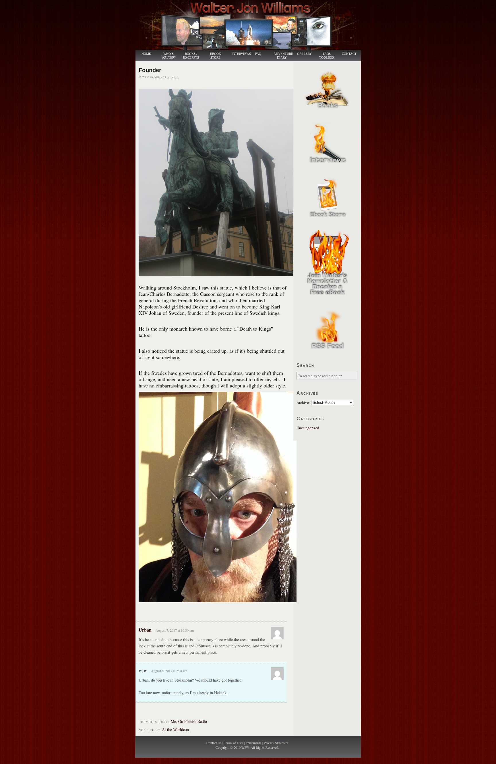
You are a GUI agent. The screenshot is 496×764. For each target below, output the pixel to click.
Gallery (304, 53)
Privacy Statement (276, 742)
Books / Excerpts (191, 55)
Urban (145, 629)
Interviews (238, 53)
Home (146, 53)
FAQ (258, 53)
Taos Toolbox (326, 55)
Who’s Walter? (169, 55)
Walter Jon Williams (251, 25)
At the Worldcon (175, 729)
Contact (349, 53)
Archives (303, 402)
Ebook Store (215, 55)
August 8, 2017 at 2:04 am (169, 670)
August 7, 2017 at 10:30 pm (175, 630)
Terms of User (234, 742)
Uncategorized (308, 427)
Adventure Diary (283, 55)
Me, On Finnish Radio (189, 721)
